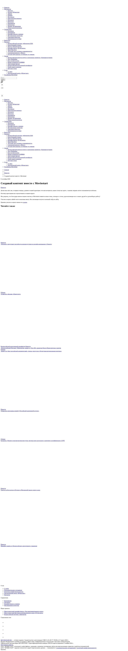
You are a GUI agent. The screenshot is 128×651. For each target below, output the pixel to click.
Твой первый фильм (14, 64)
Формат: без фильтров (14, 26)
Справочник (8, 29)
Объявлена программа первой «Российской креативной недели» (20, 411)
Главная (6, 170)
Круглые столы (12, 68)
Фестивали (11, 17)
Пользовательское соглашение (13, 590)
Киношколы (11, 23)
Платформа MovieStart (10, 75)
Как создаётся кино (13, 60)
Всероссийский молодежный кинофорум (20, 65)
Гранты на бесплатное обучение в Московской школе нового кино (20, 490)
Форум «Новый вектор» (15, 46)
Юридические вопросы (15, 18)
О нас (6, 70)
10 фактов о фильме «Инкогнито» (11, 294)
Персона (10, 10)
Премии (10, 15)
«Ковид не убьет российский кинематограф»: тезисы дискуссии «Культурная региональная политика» (31, 351)
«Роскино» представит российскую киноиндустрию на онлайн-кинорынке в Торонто (26, 244)
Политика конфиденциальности (13, 591)
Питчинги (11, 20)
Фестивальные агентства (15, 35)
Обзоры (3, 292)
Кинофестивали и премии (15, 34)
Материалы (7, 9)
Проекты (6, 42)
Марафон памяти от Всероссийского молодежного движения (19, 546)
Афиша (10, 14)
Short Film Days (12, 50)
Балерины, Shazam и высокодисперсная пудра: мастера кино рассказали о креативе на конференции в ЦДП (33, 440)
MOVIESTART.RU (6, 640)
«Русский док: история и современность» (20, 51)
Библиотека (11, 24)
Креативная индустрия (14, 39)
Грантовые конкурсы (14, 37)
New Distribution (12, 59)
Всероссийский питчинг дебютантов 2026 (20, 43)
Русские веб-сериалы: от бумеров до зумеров (21, 54)
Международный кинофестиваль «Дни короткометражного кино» (23, 611)
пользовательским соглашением (66, 648)
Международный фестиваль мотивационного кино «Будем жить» (23, 613)
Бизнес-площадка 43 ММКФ (16, 62)
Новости (6, 7)
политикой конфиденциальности (86, 648)
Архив (6, 56)
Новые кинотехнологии (15, 28)
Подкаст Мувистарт (14, 12)
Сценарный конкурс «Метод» (16, 53)
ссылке (25, 202)
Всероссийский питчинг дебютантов (15, 614)
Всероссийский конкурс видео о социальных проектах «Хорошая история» (30, 57)
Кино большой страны (14, 45)
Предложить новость (7, 645)
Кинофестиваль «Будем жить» (17, 48)
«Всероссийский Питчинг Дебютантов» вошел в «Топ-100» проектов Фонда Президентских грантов (31, 348)
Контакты (7, 595)
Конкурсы (11, 21)
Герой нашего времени (14, 67)
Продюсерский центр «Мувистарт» (18, 73)
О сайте (10, 71)
